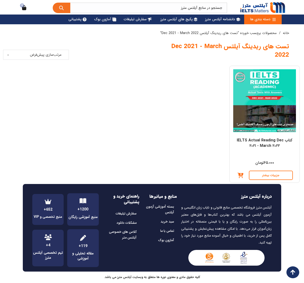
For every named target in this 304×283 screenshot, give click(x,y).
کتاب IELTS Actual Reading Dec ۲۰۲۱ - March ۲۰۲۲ (264, 143)
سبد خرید (167, 221)
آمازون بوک (166, 240)
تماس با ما (167, 230)
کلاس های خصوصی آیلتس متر (123, 234)
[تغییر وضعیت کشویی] (274, 19)
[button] (240, 175)
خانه (286, 33)
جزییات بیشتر (271, 175)
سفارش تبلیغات (126, 213)
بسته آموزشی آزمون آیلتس (160, 209)
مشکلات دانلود (127, 222)
